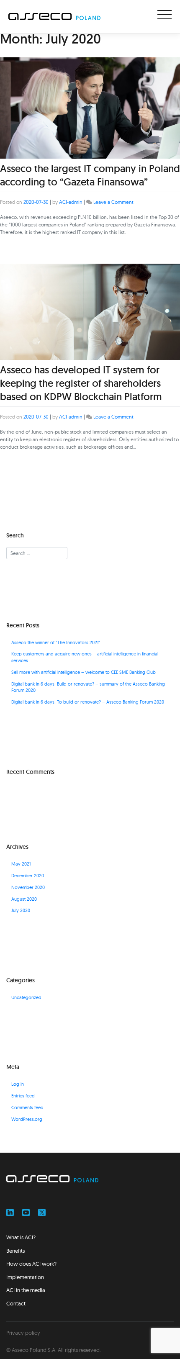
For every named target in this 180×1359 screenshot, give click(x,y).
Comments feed (27, 1107)
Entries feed (23, 1096)
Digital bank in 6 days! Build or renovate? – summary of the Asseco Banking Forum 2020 (88, 687)
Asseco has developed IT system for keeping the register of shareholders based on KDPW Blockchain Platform (81, 383)
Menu (164, 14)
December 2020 (27, 876)
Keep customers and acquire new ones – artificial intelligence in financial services (84, 657)
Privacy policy (23, 1332)
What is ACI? (21, 1237)
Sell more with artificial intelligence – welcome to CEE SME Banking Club (83, 672)
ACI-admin (70, 202)
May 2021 (21, 864)
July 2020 (20, 910)
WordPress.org (26, 1119)
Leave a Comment (113, 202)
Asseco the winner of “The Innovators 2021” (55, 642)
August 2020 (24, 899)
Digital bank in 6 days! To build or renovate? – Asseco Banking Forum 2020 (87, 702)
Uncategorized (26, 997)
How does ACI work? (31, 1263)
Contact (16, 1303)
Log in (17, 1084)
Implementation (25, 1277)
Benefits (15, 1250)
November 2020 (28, 887)
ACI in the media (25, 1290)
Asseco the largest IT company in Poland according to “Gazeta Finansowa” (90, 175)
